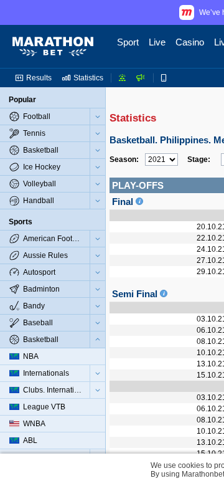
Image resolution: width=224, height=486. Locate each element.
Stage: (198, 159)
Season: (124, 159)
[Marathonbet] (52, 47)
